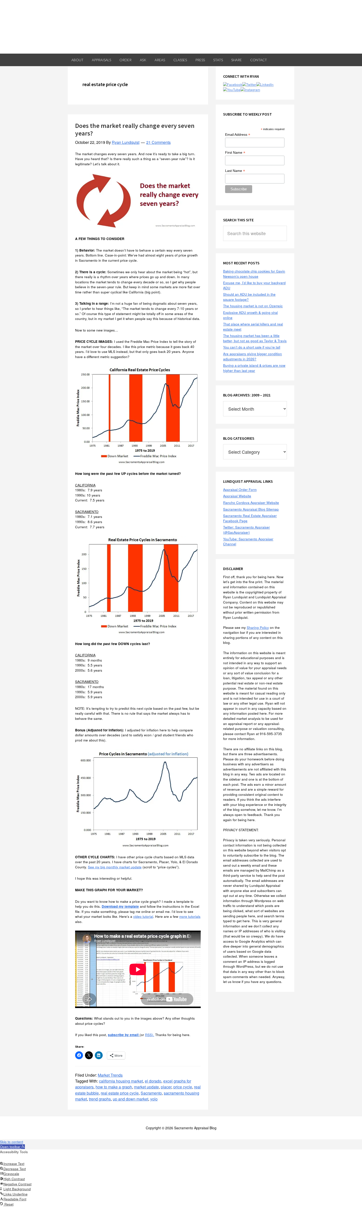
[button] (12, 1146)
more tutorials (189, 916)
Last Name (235, 170)
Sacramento (151, 1093)
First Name (235, 152)
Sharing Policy (258, 627)
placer (166, 1087)
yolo (154, 1099)
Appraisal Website (237, 496)
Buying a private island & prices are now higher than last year (254, 368)
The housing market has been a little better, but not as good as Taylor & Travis (255, 338)
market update (146, 1087)
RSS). (149, 1034)
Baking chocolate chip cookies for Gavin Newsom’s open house (254, 274)
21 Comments (158, 142)
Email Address (237, 134)
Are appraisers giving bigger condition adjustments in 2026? (252, 356)
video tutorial (143, 916)
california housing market (121, 1081)
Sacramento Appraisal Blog (181, 27)
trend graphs (100, 1099)
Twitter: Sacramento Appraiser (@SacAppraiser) (246, 530)
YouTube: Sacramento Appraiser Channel (248, 541)
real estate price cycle (120, 1093)
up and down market (130, 1099)
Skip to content (11, 1141)
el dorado (153, 1081)
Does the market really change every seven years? (135, 129)
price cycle (182, 1087)
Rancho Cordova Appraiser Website (251, 502)
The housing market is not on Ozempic (253, 305)
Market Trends (110, 1075)
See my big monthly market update (115, 867)
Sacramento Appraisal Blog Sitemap (251, 509)
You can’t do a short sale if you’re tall (251, 347)
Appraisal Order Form (240, 489)
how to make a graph (114, 1087)
